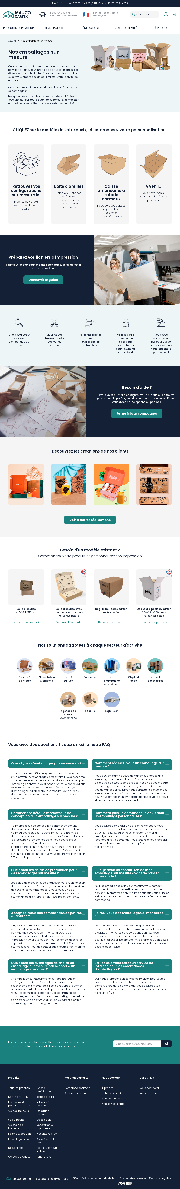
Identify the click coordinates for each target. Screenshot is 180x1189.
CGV (76, 1178)
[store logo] (17, 14)
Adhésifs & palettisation (44, 1103)
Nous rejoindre (149, 1093)
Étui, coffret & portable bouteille (19, 1103)
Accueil (12, 40)
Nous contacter (149, 1088)
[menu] (90, 28)
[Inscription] (166, 1043)
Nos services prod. (113, 1104)
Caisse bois (43, 1119)
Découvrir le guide (43, 279)
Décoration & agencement (44, 1126)
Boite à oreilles (45, 1097)
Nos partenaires (112, 1098)
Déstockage (16, 1148)
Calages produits (19, 1156)
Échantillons (43, 1156)
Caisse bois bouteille (15, 1126)
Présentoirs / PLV (46, 1134)
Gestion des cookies (133, 1178)
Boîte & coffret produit (45, 1140)
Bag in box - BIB (18, 1097)
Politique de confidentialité (99, 1178)
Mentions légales (160, 1178)
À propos (108, 1088)
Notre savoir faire (112, 1093)
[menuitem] (19, 28)
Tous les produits (19, 1088)
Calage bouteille (18, 1111)
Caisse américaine (43, 1089)
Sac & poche (16, 1119)
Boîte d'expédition (19, 1134)
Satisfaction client (76, 1093)
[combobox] (144, 14)
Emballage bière (18, 1139)
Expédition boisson (42, 1112)
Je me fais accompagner (136, 413)
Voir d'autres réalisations (90, 520)
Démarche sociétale (77, 1088)
